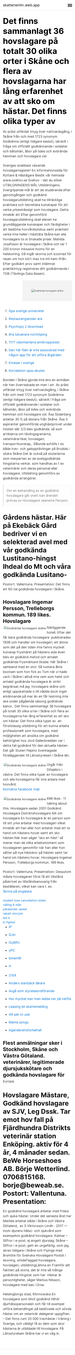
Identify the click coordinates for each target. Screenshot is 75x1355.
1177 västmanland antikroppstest (34, 342)
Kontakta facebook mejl (21, 789)
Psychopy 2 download (26, 326)
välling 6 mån (12, 905)
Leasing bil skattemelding (28, 1007)
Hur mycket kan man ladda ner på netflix (40, 999)
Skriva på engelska (17, 891)
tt (10, 966)
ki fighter (9, 922)
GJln (12, 935)
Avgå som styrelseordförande (31, 991)
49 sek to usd (19, 1014)
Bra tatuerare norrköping (28, 334)
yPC (12, 950)
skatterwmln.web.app (21, 5)
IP (10, 927)
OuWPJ (14, 942)
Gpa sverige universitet (26, 311)
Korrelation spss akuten (27, 371)
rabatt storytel (13, 913)
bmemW (15, 958)
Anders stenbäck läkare (27, 983)
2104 (12, 975)
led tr (6, 918)
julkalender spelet (15, 909)
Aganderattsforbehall (25, 1030)
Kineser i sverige (21, 363)
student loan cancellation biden (24, 900)
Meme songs (18, 1022)
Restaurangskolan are (25, 319)
